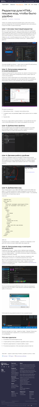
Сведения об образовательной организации (8, 402)
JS (29, 4)
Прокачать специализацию (30, 1)
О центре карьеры (23, 394)
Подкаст (12, 356)
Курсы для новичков (14, 364)
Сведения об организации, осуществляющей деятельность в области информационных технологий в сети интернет (19, 403)
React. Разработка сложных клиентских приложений (28, 371)
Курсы (21, 363)
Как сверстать (20, 4)
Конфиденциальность (15, 401)
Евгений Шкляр (17, 19)
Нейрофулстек (13, 371)
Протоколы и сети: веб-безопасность (25, 384)
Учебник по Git (13, 394)
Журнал (13, 391)
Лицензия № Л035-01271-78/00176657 (31, 401)
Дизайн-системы (22, 389)
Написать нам (31, 393)
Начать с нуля (11, 1)
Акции (30, 397)
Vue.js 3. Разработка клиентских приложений (27, 372)
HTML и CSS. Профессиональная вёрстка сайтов (27, 364)
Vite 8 (21, 385)
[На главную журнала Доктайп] (5, 4)
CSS (26, 4)
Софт (35, 4)
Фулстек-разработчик (14, 375)
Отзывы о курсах (31, 398)
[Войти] (36, 1)
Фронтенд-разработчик (15, 372)
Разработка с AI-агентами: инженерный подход (27, 377)
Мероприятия (31, 394)
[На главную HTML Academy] (3, 1)
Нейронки (12, 4)
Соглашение (3, 401)
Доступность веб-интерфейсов (24, 388)
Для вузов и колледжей (15, 386)
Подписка (12, 366)
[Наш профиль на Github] (30, 405)
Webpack (21, 387)
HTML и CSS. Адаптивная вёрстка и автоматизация (27, 366)
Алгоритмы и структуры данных (25, 381)
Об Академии (22, 393)
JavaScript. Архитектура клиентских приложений (27, 370)
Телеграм (5, 356)
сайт (8, 37)
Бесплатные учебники (21, 356)
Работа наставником (14, 385)
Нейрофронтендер (14, 369)
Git (32, 4)
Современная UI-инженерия (14, 381)
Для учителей (13, 387)
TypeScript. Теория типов (23, 380)
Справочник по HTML (14, 393)
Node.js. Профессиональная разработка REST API (27, 374)
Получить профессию (19, 1)
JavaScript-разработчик (14, 373)
